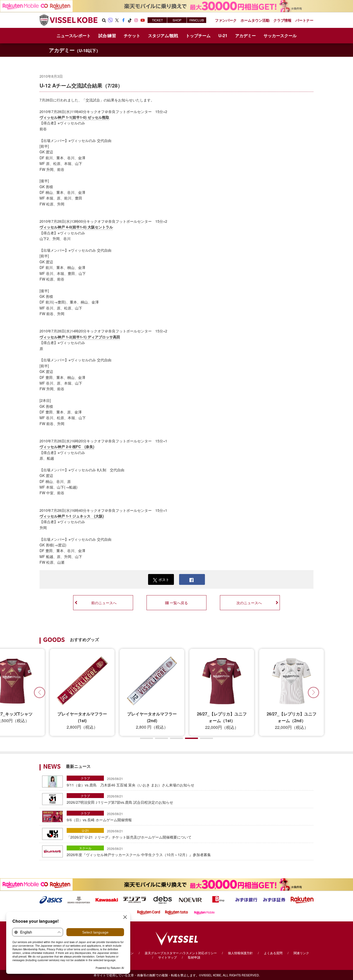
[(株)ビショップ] (218, 899)
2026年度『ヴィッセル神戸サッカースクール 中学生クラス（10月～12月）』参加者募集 (139, 851)
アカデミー (74, 50)
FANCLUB (196, 20)
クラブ (85, 778)
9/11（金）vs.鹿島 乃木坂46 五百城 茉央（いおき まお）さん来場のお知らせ (130, 781)
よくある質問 (273, 953)
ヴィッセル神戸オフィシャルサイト (68, 20)
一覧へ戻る (179, 602)
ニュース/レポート (74, 35)
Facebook (123, 20)
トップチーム (198, 35)
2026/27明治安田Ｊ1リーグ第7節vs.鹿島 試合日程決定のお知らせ (120, 799)
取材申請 (194, 957)
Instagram (136, 20)
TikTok (130, 20)
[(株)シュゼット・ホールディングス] (78, 899)
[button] (313, 692)
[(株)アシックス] (51, 899)
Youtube (143, 20)
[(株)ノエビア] (190, 899)
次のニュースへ (249, 602)
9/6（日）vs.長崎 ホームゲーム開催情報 (99, 816)
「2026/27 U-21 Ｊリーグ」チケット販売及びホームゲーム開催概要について (129, 834)
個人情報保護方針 (240, 953)
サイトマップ (167, 957)
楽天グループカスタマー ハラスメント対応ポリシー (181, 953)
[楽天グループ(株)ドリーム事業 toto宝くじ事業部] (176, 911)
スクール (85, 848)
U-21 (85, 830)
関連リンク (301, 953)
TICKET (157, 20)
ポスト (163, 579)
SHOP (177, 20)
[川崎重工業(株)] (106, 899)
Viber (110, 20)
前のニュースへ (104, 602)
